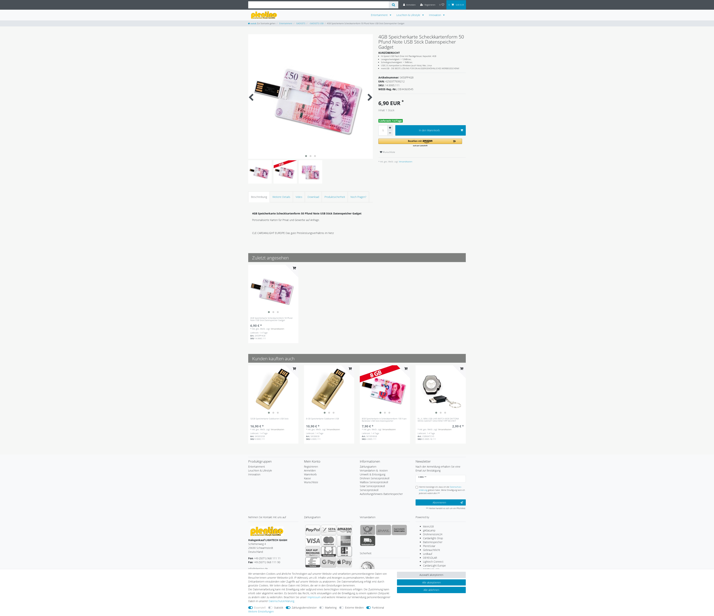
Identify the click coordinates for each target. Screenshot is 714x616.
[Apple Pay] (344, 562)
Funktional (378, 607)
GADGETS (300, 23)
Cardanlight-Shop (433, 538)
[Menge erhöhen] (390, 127)
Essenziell (260, 607)
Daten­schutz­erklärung (281, 601)
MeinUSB (428, 526)
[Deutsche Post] (368, 529)
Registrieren (311, 466)
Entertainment (379, 15)
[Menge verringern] (390, 133)
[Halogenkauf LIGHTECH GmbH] (266, 531)
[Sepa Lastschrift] (329, 529)
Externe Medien (354, 607)
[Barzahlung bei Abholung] (329, 551)
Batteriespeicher (432, 542)
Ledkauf (427, 554)
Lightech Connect (433, 561)
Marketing (331, 607)
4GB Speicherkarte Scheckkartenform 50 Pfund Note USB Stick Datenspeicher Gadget (271, 319)
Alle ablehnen (431, 590)
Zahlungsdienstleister (304, 607)
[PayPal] (313, 529)
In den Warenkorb (429, 130)
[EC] (344, 551)
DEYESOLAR (430, 557)
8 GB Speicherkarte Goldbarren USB (322, 419)
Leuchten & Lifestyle (408, 15)
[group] (273, 290)
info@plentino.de (258, 568)
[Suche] (393, 4)
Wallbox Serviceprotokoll (374, 482)
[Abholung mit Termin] (368, 540)
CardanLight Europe (434, 565)
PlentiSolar (429, 546)
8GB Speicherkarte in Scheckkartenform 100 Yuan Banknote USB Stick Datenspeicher (384, 420)
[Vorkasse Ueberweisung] (313, 562)
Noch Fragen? (358, 197)
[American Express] (344, 540)
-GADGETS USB (316, 23)
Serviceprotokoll (369, 490)
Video (299, 197)
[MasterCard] (329, 540)
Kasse (307, 478)
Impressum (314, 597)
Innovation (435, 15)
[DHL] (383, 529)
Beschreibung (259, 197)
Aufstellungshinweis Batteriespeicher (381, 494)
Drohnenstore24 (432, 534)
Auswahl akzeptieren (431, 575)
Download (313, 197)
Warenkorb (310, 474)
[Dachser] (399, 529)
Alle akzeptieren (431, 582)
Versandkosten (405, 161)
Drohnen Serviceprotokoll (374, 478)
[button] (420, 143)
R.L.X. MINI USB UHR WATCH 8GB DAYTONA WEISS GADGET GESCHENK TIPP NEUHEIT (438, 420)
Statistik (278, 607)
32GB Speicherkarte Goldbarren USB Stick (269, 419)
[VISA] (313, 540)
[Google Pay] (329, 562)
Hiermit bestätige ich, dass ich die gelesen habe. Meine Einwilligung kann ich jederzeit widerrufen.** (442, 490)
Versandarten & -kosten (374, 470)
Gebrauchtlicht (431, 550)
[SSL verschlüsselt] (367, 568)
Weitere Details (281, 197)
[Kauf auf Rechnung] (313, 551)
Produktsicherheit (334, 197)
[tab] (259, 196)
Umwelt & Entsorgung (372, 474)
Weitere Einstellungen (261, 611)
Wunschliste (388, 152)
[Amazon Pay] (344, 529)
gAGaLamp (429, 530)
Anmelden (310, 470)
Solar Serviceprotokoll (372, 486)
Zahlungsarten (368, 466)
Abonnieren (439, 502)
